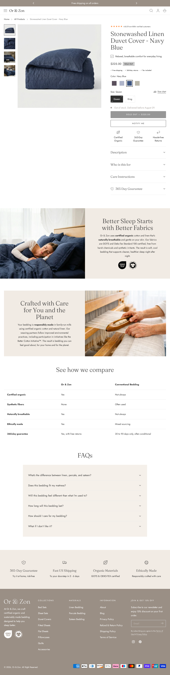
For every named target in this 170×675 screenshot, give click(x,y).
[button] (5, 11)
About (103, 607)
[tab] (9, 30)
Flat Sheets (43, 631)
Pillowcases (43, 637)
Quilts (41, 643)
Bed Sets (42, 607)
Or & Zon (16, 667)
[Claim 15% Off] (162, 623)
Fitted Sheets (44, 625)
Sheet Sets (43, 613)
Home (6, 19)
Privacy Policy (107, 619)
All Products (19, 19)
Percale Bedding (77, 613)
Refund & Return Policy (111, 625)
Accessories (44, 649)
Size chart (162, 91)
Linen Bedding (76, 607)
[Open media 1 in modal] (95, 30)
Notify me (138, 123)
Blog (102, 613)
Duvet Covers (44, 619)
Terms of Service (108, 637)
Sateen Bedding (77, 619)
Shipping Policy (108, 631)
